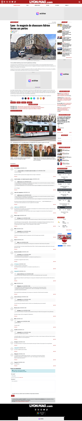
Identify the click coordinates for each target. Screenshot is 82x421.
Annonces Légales (37, 5)
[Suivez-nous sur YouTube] (44, 410)
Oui (58, 124)
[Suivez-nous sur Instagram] (41, 410)
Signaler (55, 176)
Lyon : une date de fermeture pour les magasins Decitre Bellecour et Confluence (29, 108)
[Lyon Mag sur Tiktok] (46, 410)
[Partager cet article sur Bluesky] (34, 98)
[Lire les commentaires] (44, 98)
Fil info (27, 5)
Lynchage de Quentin (65, 163)
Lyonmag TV (66, 5)
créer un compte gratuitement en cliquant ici (22, 401)
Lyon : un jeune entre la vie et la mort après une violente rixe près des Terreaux (66, 54)
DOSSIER (63, 149)
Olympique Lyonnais (65, 160)
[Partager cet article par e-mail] (41, 98)
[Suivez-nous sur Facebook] (64, 239)
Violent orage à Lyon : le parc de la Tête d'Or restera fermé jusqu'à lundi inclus (29, 106)
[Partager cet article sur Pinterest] (28, 98)
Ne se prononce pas (61, 127)
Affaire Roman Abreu (65, 150)
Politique (47, 5)
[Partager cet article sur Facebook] (23, 98)
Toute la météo (68, 229)
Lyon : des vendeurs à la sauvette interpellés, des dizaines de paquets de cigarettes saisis (63, 94)
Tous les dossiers (68, 166)
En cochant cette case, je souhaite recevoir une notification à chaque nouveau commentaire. (25, 393)
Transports (64, 42)
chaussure (30, 102)
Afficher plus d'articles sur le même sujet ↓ (16, 110)
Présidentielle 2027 (65, 153)
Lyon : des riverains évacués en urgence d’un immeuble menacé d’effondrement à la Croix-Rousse (66, 33)
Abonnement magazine (17, 5)
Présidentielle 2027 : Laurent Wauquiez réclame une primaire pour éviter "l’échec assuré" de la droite (66, 27)
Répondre (16, 176)
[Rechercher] (79, 2)
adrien (19, 102)
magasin (24, 102)
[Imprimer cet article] (38, 98)
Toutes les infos (68, 57)
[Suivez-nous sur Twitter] (38, 410)
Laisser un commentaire (14, 165)
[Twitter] (7, 2)
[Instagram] (9, 2)
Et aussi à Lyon (14, 22)
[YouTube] (12, 2)
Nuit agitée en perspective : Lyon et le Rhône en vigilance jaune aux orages (66, 49)
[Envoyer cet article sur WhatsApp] (31, 98)
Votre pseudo (13, 374)
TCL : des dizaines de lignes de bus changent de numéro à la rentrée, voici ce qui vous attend (66, 45)
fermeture (13, 102)
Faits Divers (57, 5)
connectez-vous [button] (21, 377)
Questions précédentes (60, 132)
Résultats (70, 132)
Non (58, 126)
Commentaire (13, 379)
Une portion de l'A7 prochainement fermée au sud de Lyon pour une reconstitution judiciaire (31, 107)
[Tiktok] (14, 2)
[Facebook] (4, 2)
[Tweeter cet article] (26, 98)
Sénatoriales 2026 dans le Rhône (66, 157)
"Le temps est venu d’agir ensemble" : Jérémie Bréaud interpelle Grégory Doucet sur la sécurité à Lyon (66, 39)
